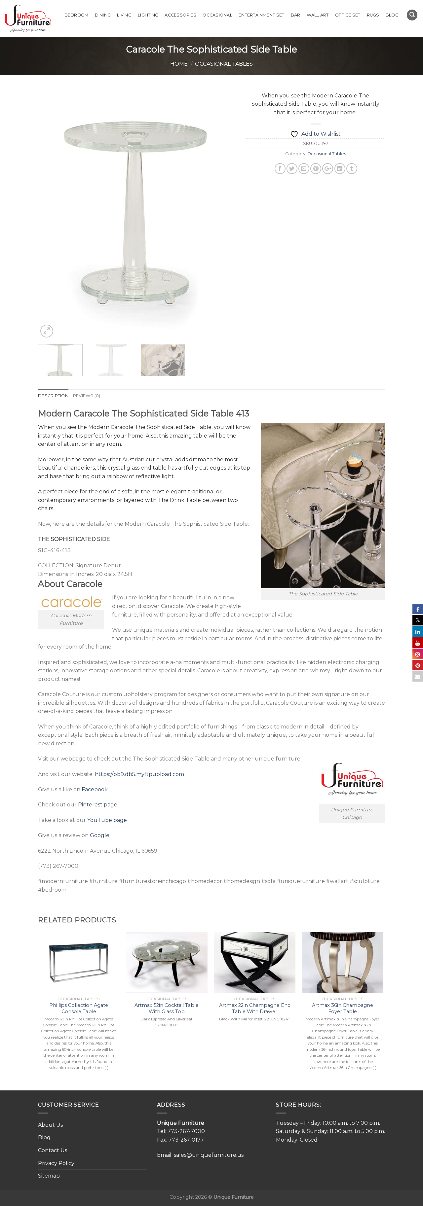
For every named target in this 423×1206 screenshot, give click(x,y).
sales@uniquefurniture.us (209, 1155)
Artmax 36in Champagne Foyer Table (342, 1008)
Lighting (148, 15)
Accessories (180, 15)
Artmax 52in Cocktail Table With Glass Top (167, 1008)
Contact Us (52, 1150)
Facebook (95, 789)
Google (99, 835)
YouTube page (107, 820)
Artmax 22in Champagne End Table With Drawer (254, 1008)
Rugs (373, 15)
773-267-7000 (186, 1131)
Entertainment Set (261, 15)
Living (124, 15)
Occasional (217, 15)
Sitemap (49, 1176)
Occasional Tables (224, 64)
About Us (50, 1125)
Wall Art (318, 15)
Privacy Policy (56, 1163)
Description (53, 395)
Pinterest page (97, 804)
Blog (392, 15)
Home (179, 64)
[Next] (224, 214)
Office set (348, 15)
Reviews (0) (86, 395)
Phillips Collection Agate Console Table (78, 1008)
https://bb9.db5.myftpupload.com (139, 774)
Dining (103, 15)
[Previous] (50, 214)
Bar (295, 15)
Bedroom (76, 15)
